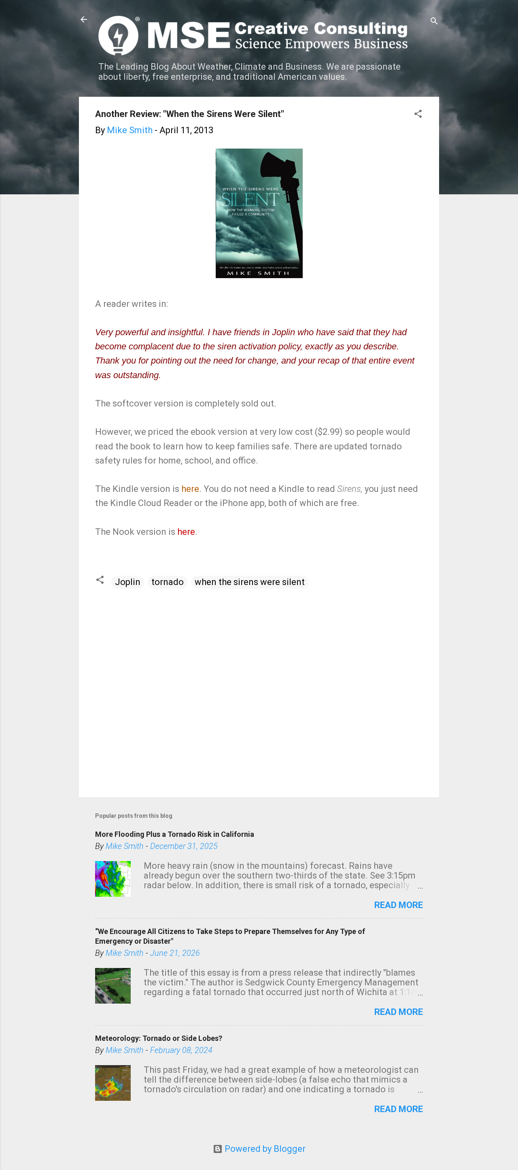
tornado (167, 582)
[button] (418, 115)
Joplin (127, 582)
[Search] (434, 22)
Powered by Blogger (264, 1149)
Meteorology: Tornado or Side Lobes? (158, 1038)
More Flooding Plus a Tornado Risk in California (174, 834)
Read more (398, 905)
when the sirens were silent (250, 582)
